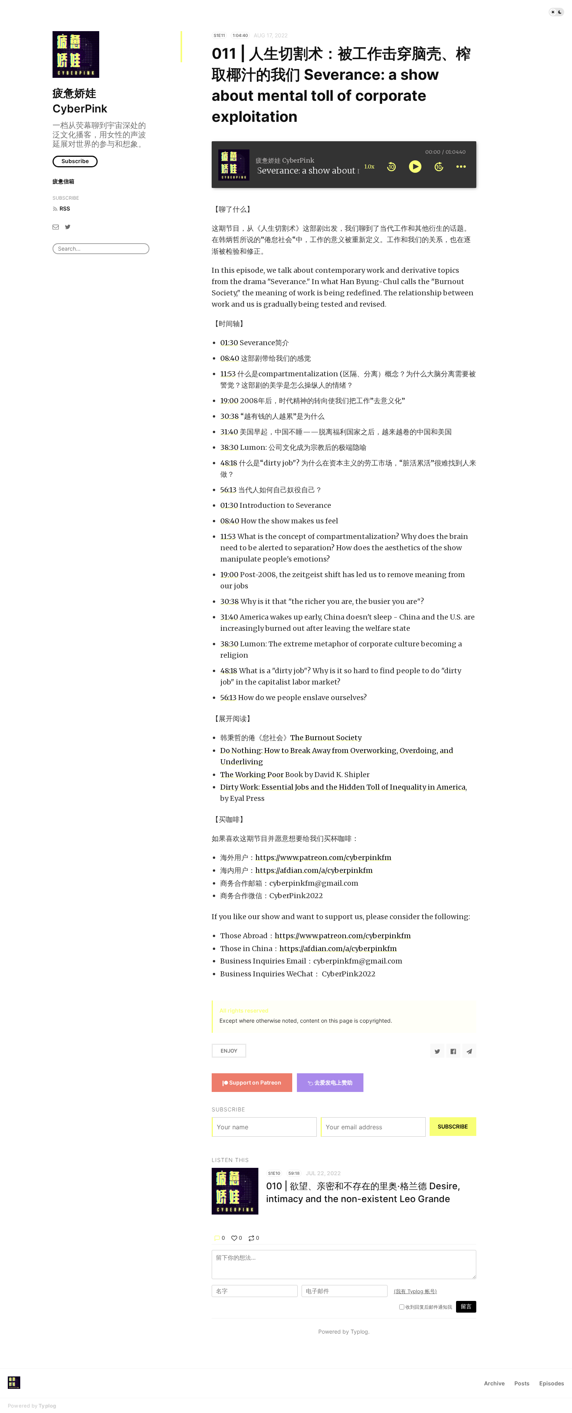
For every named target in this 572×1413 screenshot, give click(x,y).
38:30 (229, 447)
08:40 (229, 358)
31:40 (229, 431)
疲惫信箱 (63, 181)
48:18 (228, 462)
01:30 (229, 342)
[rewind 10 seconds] (391, 166)
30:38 (229, 416)
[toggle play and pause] (415, 166)
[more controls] (461, 166)
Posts (522, 1383)
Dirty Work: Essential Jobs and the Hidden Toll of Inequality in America (342, 787)
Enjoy (229, 1051)
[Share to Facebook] (453, 1051)
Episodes (551, 1383)
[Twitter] (68, 226)
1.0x (369, 166)
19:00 (229, 400)
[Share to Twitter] (437, 1051)
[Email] (56, 226)
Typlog (47, 1405)
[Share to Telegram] (469, 1051)
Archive (494, 1383)
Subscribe (75, 161)
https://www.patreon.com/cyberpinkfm (323, 857)
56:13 (228, 489)
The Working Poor (252, 774)
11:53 (228, 373)
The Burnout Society (325, 737)
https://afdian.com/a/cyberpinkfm (314, 870)
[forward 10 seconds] (438, 166)
